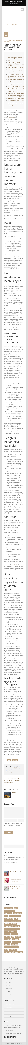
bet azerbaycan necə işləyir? (14, 62)
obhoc (18, 941)
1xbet (15, 564)
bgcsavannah (17, 915)
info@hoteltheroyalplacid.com (13, 1033)
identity (7, 923)
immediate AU (8, 926)
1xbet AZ (15, 760)
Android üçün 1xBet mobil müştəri (16, 98)
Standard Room (10, 1004)
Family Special (9, 1016)
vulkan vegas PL (18, 952)
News (14, 941)
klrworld (7, 934)
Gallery (8, 991)
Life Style (7, 936)
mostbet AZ (8, 939)
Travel (16, 947)
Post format (15, 944)
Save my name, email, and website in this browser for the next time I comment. (13, 825)
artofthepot (8, 913)
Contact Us (8, 994)
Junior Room (9, 1007)
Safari (11, 947)
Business (7, 921)
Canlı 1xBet (10, 69)
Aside (6, 915)
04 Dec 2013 (15, 874)
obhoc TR (7, 944)
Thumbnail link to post (15, 879)
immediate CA (16, 926)
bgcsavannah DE (9, 918)
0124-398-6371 (9, 1030)
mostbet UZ (8, 941)
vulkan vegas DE (9, 952)
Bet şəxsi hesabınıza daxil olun (15, 67)
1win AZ (10, 908)
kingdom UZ (14, 931)
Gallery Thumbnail (15, 921)
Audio (10, 915)
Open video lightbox (15, 886)
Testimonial (9, 988)
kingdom (7, 931)
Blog (16, 918)
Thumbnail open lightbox (16, 871)
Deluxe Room (9, 1010)
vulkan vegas (13, 949)
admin (7, 39)
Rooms (8, 985)
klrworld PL (15, 934)
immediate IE (8, 928)
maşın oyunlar (10, 117)
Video (6, 949)
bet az (9, 60)
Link (13, 936)
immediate (13, 923)
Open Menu (22, 9)
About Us (8, 982)
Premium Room (10, 1013)
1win (6, 908)
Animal (12, 910)
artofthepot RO (17, 913)
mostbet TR (15, 939)
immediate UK (16, 928)
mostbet (18, 936)
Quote (6, 947)
